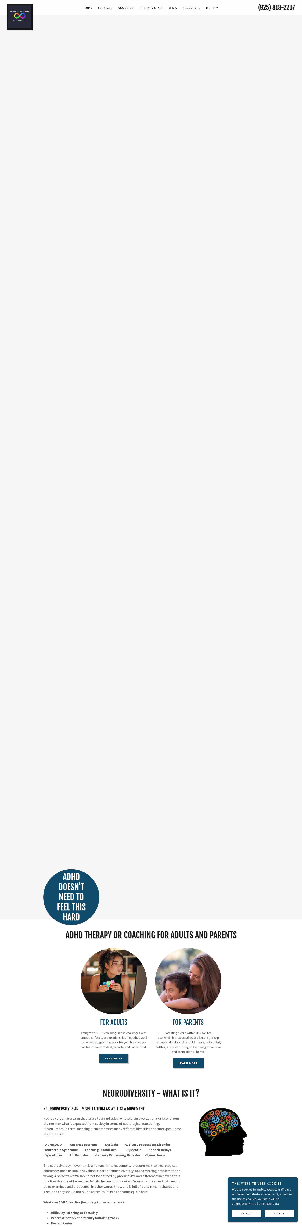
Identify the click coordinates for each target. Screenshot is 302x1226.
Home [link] (88, 7)
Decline (246, 1213)
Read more (114, 1058)
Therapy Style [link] (151, 7)
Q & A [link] (173, 7)
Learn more (188, 1063)
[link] (43, 5)
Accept (279, 1213)
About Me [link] (126, 7)
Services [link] (105, 7)
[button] (212, 8)
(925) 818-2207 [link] (276, 8)
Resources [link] (191, 7)
